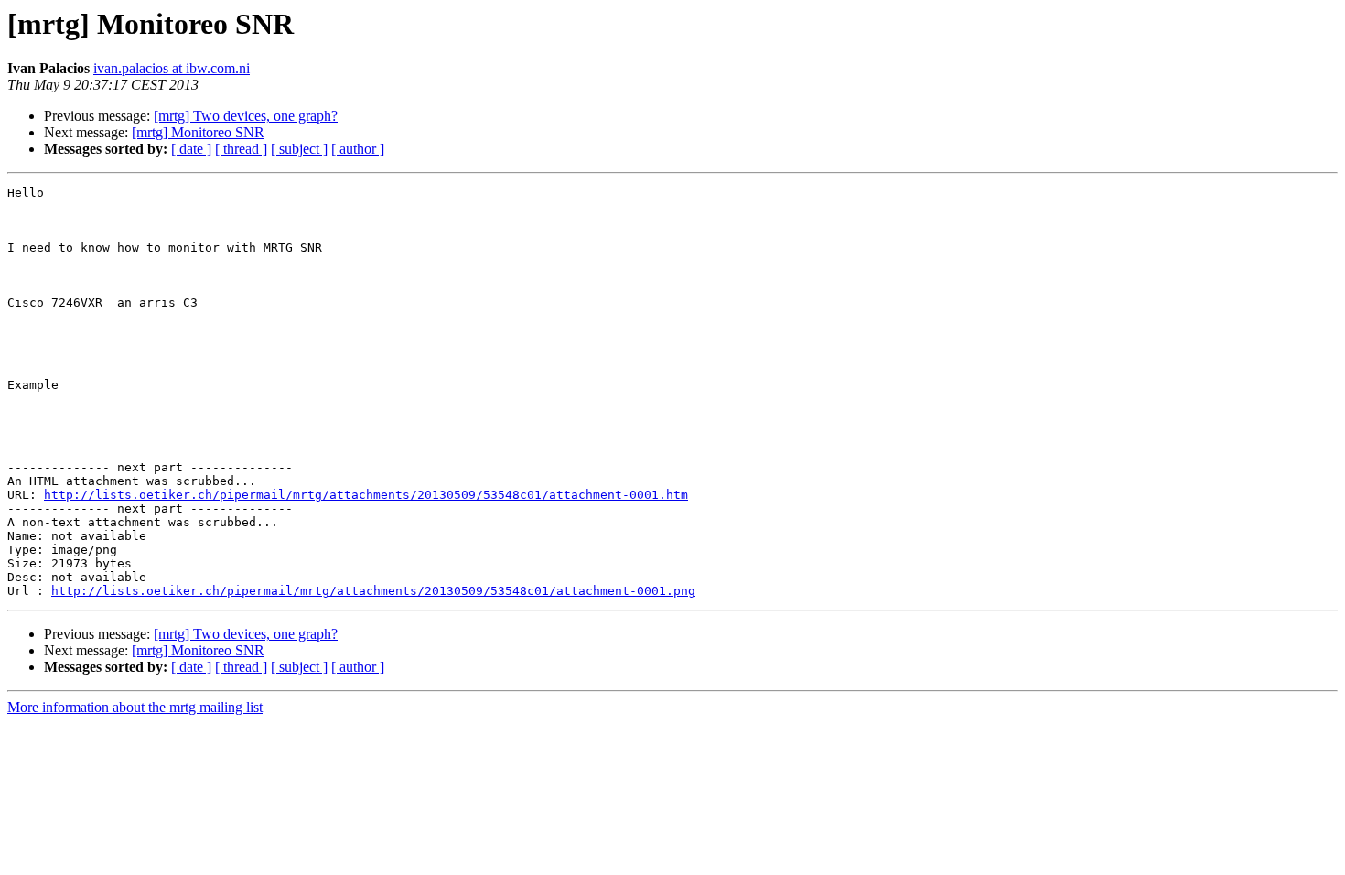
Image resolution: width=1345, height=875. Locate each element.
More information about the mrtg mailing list (135, 707)
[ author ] (357, 149)
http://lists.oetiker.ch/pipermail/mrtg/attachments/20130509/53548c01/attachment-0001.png (373, 591)
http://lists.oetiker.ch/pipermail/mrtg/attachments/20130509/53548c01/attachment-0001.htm (366, 495)
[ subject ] (299, 149)
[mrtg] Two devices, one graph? (246, 116)
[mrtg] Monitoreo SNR (198, 132)
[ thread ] (241, 149)
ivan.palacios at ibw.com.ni (171, 68)
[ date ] (191, 149)
